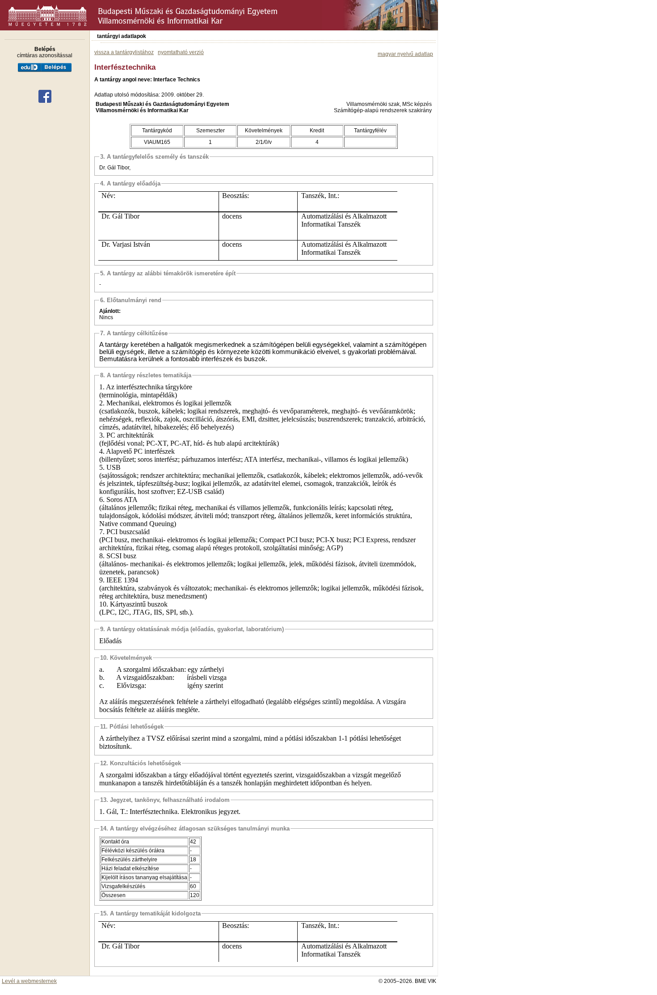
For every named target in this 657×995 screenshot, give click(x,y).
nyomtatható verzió (181, 52)
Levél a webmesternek (29, 981)
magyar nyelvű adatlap (405, 54)
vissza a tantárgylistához (124, 52)
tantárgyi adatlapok (121, 36)
